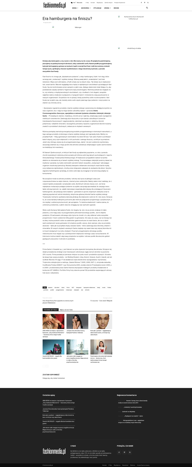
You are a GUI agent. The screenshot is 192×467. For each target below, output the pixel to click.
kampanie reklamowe (89, 287)
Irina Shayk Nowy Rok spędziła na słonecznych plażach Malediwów (58, 302)
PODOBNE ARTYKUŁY (50, 310)
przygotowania (60, 290)
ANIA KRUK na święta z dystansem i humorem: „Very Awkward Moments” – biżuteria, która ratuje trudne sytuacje (59, 403)
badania (50, 287)
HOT (73, 287)
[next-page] (47, 366)
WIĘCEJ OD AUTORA (66, 310)
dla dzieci (56, 287)
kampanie (78, 287)
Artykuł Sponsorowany (143, 465)
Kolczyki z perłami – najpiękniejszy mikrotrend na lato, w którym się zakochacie (100, 332)
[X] (147, 2)
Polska (109, 287)
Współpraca (100, 2)
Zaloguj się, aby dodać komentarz (54, 378)
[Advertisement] (77, 280)
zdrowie (87, 290)
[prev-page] (44, 366)
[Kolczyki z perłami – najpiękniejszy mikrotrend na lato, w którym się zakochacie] (101, 321)
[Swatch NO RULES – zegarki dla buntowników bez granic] (53, 346)
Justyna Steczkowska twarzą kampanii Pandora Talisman (58, 410)
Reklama (132, 465)
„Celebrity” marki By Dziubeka (133, 407)
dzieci (63, 287)
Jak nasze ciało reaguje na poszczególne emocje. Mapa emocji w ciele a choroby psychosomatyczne (58, 430)
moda (103, 287)
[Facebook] (141, 2)
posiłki (52, 290)
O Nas (87, 2)
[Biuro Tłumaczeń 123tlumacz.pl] (133, 28)
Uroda (106, 8)
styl (82, 290)
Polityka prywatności (119, 2)
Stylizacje (97, 8)
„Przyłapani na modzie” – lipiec (133, 416)
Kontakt (93, 2)
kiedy (98, 287)
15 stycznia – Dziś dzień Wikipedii (101, 301)
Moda (74, 8)
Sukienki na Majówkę (128, 411)
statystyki (76, 290)
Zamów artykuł (108, 2)
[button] (147, 8)
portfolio (46, 290)
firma (68, 287)
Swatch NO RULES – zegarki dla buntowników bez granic (58, 422)
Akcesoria (85, 8)
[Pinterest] (144, 2)
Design (116, 8)
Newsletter (125, 465)
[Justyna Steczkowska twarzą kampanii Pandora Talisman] (77, 321)
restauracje (69, 290)
